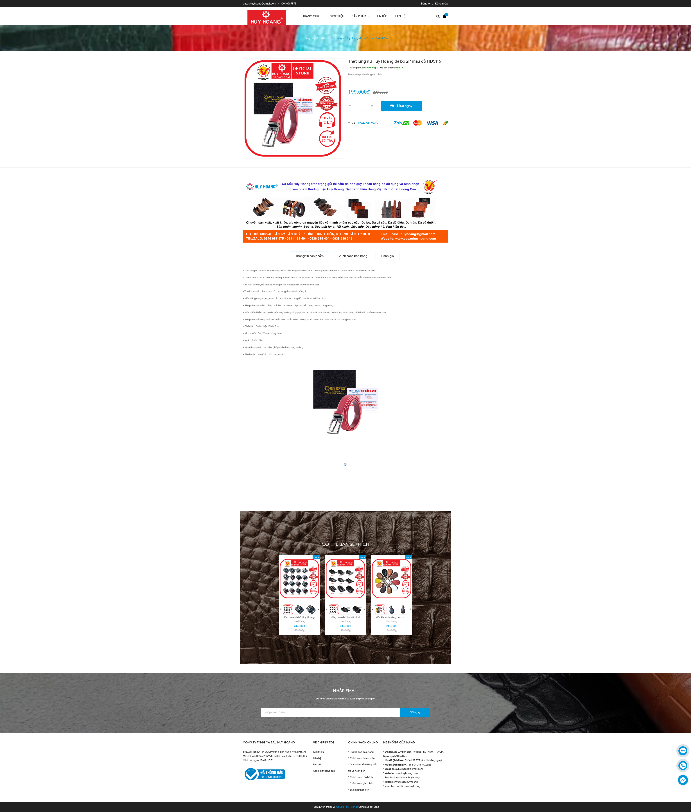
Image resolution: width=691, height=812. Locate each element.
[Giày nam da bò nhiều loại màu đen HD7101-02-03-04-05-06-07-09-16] (345, 578)
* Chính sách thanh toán (361, 758)
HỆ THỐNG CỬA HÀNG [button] (399, 742)
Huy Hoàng (299, 621)
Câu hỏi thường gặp (324, 770)
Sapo (376, 806)
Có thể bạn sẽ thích (345, 544)
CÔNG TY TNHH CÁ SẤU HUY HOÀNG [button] (269, 742)
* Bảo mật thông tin (358, 789)
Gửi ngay (415, 712)
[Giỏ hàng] (445, 15)
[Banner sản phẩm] (345, 209)
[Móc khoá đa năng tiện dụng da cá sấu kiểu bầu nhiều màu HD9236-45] (391, 578)
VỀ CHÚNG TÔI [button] (323, 742)
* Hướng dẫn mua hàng (361, 751)
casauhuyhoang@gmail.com (259, 3)
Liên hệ (317, 758)
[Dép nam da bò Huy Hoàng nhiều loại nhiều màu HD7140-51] (299, 578)
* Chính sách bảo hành (360, 777)
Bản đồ (317, 764)
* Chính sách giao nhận (360, 783)
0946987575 (288, 3)
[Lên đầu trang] (683, 793)
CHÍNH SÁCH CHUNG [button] (363, 742)
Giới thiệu (318, 751)
